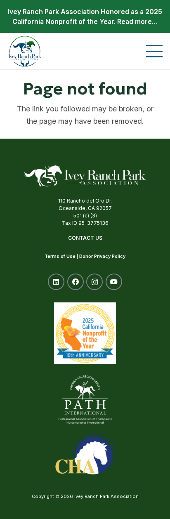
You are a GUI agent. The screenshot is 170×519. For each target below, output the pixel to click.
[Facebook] (75, 282)
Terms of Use (60, 256)
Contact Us (85, 238)
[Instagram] (94, 282)
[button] (154, 51)
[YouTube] (114, 282)
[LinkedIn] (56, 282)
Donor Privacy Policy (102, 256)
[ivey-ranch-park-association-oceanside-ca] (24, 51)
